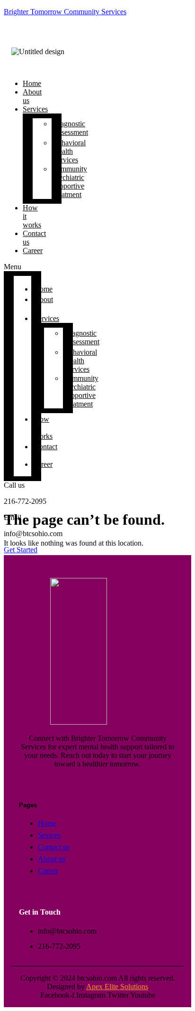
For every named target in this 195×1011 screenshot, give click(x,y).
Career (33, 250)
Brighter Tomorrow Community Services (65, 12)
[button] (22, 267)
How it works (32, 216)
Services (35, 109)
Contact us (34, 237)
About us (32, 96)
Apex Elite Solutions (117, 987)
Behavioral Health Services (69, 151)
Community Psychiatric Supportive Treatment (69, 181)
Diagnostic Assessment (70, 128)
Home (43, 289)
